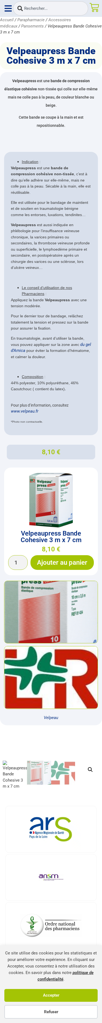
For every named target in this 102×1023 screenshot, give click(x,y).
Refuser (51, 1011)
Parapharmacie (31, 19)
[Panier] (94, 7)
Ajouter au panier (62, 562)
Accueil (7, 19)
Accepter (51, 995)
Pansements (32, 26)
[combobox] (50, 8)
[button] (90, 770)
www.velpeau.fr (24, 411)
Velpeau (51, 717)
